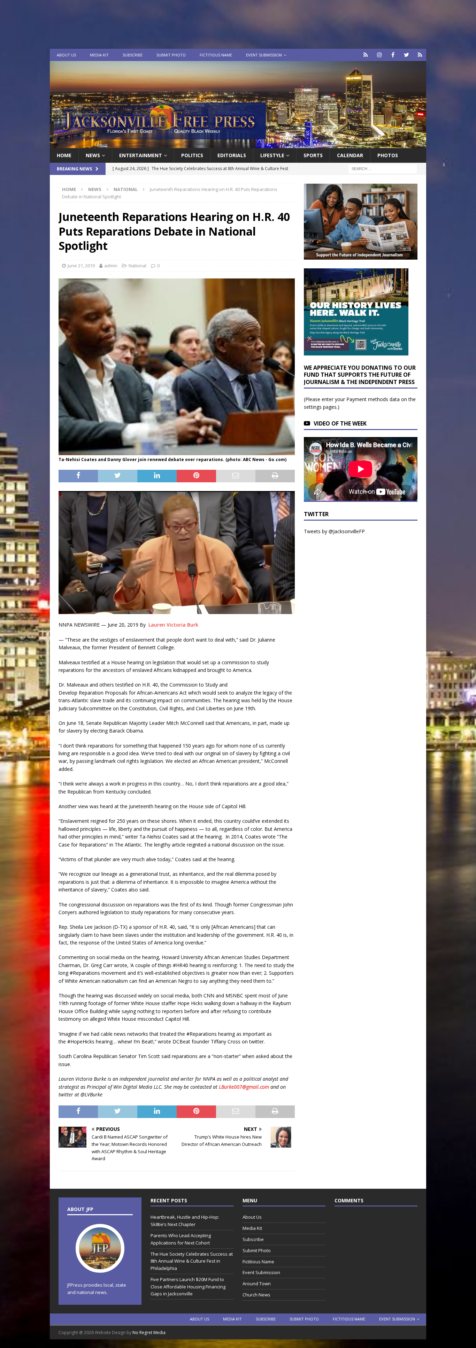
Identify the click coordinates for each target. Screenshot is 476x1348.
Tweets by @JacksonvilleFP (334, 531)
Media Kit (99, 55)
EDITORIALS (231, 155)
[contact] (366, 55)
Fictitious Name (216, 55)
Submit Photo (171, 55)
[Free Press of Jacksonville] (238, 144)
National (137, 265)
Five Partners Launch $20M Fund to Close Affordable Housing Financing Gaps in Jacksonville (188, 1286)
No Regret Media (149, 1332)
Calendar (350, 155)
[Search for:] (382, 168)
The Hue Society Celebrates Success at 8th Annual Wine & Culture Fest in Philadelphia (192, 1261)
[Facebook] (393, 55)
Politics (192, 155)
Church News (256, 1295)
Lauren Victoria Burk (173, 624)
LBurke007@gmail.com (244, 1086)
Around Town (257, 1283)
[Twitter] (406, 55)
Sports (313, 155)
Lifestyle (272, 155)
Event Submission (264, 55)
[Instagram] (379, 55)
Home (64, 155)
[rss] (420, 55)
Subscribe (133, 55)
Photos (387, 155)
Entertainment (140, 155)
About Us (66, 55)
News (93, 155)
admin (110, 265)
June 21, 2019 (81, 265)
